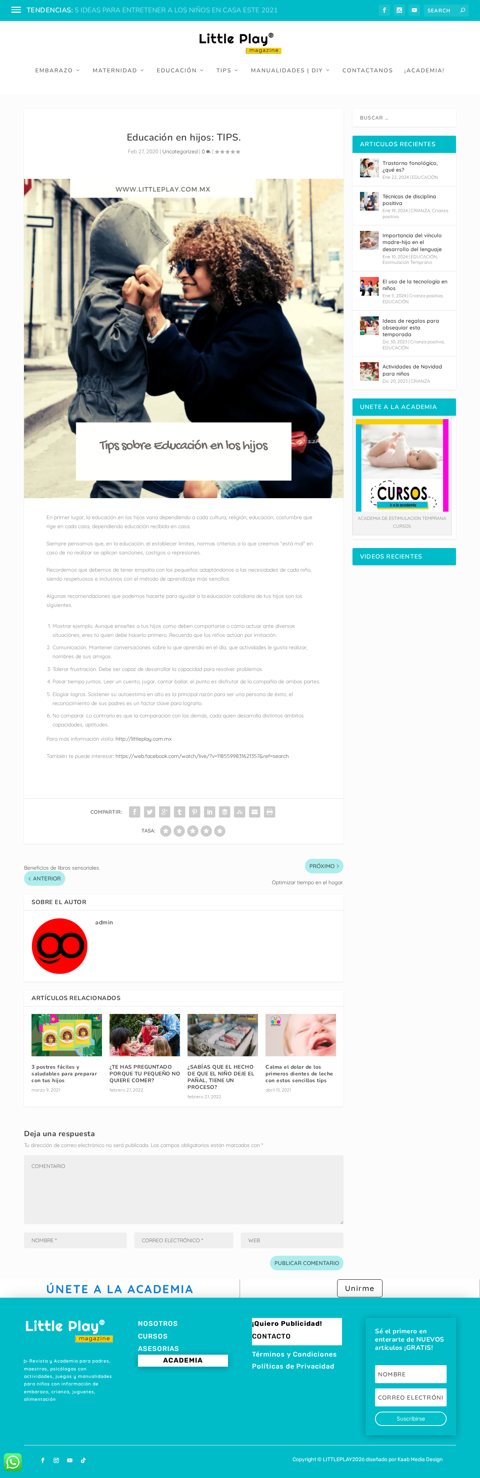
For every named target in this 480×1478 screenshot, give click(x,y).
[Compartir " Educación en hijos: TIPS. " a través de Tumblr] (179, 811)
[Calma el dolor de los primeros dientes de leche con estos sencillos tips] (301, 1035)
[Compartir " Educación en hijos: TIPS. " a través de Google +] (164, 811)
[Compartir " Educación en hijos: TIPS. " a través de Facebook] (134, 811)
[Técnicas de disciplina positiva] (369, 201)
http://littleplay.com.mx (144, 738)
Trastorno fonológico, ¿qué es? (410, 166)
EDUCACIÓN (177, 70)
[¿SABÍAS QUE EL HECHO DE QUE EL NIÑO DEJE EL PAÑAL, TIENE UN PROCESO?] (223, 1035)
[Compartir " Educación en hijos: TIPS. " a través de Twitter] (149, 811)
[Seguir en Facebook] (43, 1460)
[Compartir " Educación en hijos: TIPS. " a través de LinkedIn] (209, 811)
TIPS (223, 70)
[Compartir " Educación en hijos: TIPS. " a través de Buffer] (224, 811)
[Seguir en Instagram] (56, 1460)
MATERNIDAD (115, 70)
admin (104, 922)
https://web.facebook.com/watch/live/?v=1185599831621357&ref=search (202, 756)
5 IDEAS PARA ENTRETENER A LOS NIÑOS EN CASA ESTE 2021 (176, 10)
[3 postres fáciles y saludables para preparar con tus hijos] (67, 1035)
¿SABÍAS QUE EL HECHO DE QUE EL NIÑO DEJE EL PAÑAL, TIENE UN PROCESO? (221, 1077)
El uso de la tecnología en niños (414, 285)
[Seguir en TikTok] (83, 1460)
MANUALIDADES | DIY (287, 70)
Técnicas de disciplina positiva (409, 200)
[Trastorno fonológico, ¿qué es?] (369, 168)
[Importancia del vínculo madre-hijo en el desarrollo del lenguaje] (369, 240)
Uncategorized (180, 151)
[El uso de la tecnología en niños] (369, 286)
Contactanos (367, 70)
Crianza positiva (425, 295)
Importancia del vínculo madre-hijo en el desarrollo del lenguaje (412, 242)
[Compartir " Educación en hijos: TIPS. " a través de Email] (254, 811)
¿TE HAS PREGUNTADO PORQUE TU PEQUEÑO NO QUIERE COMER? (145, 1073)
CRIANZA (420, 210)
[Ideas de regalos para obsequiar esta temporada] (369, 325)
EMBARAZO (54, 70)
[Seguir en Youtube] (69, 1460)
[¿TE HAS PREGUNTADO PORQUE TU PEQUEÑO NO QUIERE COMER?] (145, 1035)
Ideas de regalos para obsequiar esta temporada (410, 327)
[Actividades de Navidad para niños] (369, 371)
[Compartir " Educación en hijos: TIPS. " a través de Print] (269, 811)
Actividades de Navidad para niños (412, 370)
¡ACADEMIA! (424, 70)
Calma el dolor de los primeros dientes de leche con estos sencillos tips (299, 1073)
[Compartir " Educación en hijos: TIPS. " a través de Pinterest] (194, 811)
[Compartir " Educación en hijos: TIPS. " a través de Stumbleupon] (239, 811)
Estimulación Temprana (407, 262)
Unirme (360, 1288)
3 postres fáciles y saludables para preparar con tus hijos (64, 1073)
